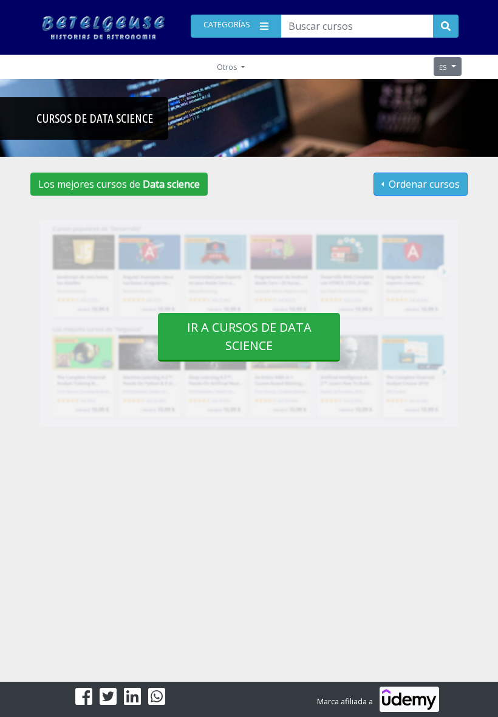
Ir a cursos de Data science (249, 336)
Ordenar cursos (423, 184)
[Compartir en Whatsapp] (156, 700)
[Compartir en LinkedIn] (132, 700)
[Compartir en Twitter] (108, 700)
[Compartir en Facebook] (83, 700)
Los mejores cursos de (119, 184)
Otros (228, 66)
